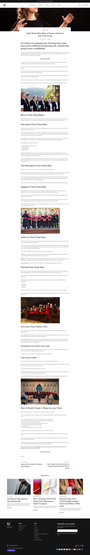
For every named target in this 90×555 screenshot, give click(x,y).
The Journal (36, 529)
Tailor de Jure (21, 527)
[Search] (79, 5)
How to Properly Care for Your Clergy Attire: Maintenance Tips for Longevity (44, 501)
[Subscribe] (76, 531)
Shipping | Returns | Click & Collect (40, 533)
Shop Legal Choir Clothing (45, 58)
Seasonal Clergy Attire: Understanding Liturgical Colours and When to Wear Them (69, 502)
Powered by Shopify (19, 548)
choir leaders (50, 442)
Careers (35, 527)
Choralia (20, 529)
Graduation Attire (22, 526)
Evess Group (12, 548)
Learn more (9, 507)
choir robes (39, 446)
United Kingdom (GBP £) (13, 545)
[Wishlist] (84, 5)
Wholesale (36, 535)
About (35, 526)
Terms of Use (70, 533)
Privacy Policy (36, 537)
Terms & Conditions (38, 539)
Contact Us (36, 531)
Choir (49, 39)
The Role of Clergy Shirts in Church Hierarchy (17, 500)
